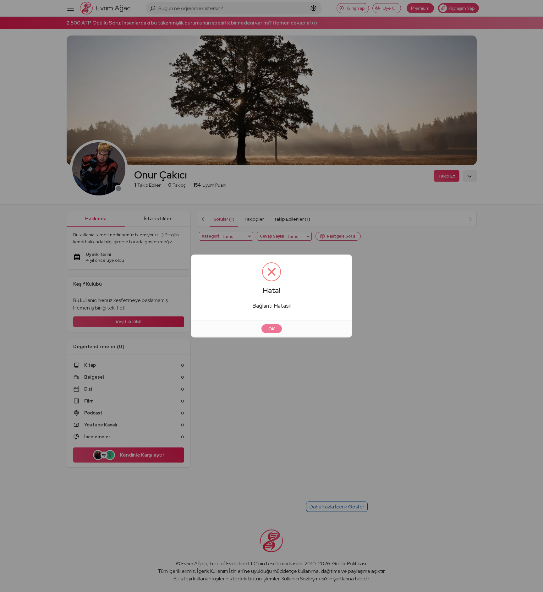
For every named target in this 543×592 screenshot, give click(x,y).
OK (271, 329)
